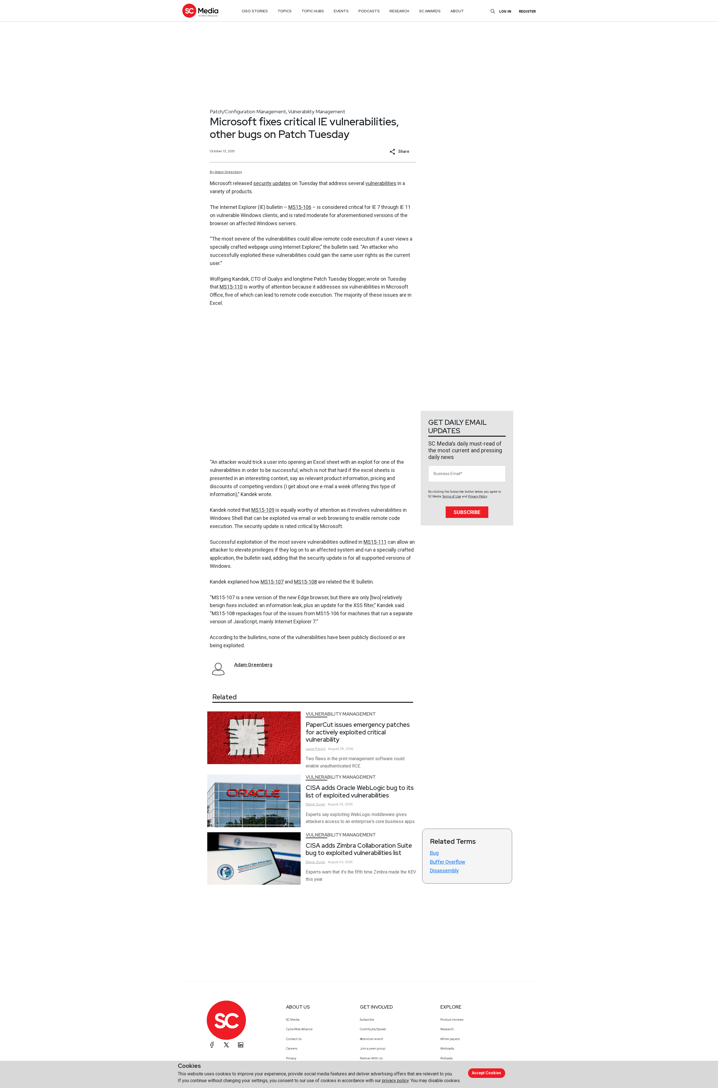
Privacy (291, 1058)
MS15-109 (262, 510)
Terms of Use (451, 496)
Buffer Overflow (447, 862)
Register (527, 11)
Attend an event (371, 1039)
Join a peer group (372, 1048)
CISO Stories (255, 11)
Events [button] (341, 11)
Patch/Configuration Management (248, 111)
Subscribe (467, 512)
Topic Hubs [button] (313, 11)
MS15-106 (299, 207)
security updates (272, 183)
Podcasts (446, 1058)
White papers (450, 1039)
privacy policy (395, 1080)
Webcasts (447, 1048)
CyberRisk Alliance (299, 1029)
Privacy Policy (477, 496)
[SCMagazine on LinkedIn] (240, 1044)
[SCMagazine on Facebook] (212, 1044)
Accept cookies (486, 1073)
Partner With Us (371, 1058)
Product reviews (451, 1020)
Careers (291, 1048)
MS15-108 (305, 582)
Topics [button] (285, 11)
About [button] (457, 11)
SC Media (293, 1020)
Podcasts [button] (369, 11)
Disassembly (444, 870)
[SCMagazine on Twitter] (226, 1044)
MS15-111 (374, 542)
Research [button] (399, 11)
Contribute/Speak (373, 1029)
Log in (505, 11)
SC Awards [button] (430, 11)
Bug (434, 853)
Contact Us (294, 1039)
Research (447, 1029)
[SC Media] (200, 10)
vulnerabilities (380, 183)
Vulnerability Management (316, 111)
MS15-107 (272, 582)
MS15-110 (231, 287)
